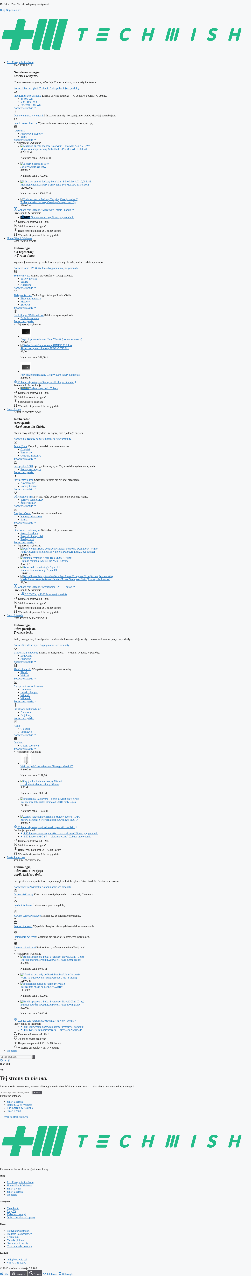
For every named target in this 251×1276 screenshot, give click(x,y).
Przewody (25, 658)
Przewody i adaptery (31, 133)
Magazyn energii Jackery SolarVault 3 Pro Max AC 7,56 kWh (53, 149)
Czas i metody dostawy (19, 1246)
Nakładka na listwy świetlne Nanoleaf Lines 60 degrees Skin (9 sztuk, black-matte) (65, 579)
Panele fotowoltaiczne (25, 123)
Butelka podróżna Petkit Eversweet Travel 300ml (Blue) (50, 959)
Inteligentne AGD (23, 466)
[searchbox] (16, 1057)
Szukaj (37, 1092)
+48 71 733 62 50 (16, 1262)
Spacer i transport (23, 926)
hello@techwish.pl (17, 1259)
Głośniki (25, 728)
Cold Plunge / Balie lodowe (29, 315)
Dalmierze (26, 689)
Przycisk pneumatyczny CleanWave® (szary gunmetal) (50, 374)
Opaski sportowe (29, 745)
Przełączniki (27, 539)
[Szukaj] (33, 1057)
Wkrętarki (25, 698)
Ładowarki (26, 655)
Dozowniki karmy (23, 894)
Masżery (25, 301)
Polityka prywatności (18, 1230)
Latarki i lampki (29, 692)
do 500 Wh (26, 98)
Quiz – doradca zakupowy (21, 1217)
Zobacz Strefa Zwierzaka (27, 886)
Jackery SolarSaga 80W (33, 166)
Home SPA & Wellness (19, 238)
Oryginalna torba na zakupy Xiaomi (39, 784)
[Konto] (6, 1060)
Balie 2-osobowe (29, 318)
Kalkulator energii (16, 1214)
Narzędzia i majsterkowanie (29, 686)
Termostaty (26, 452)
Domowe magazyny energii (29, 115)
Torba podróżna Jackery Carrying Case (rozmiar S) (47, 202)
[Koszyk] (9, 1060)
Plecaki (24, 672)
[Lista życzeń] (2, 1060)
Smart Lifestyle (15, 615)
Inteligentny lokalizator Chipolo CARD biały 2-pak (48, 802)
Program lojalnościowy (19, 1233)
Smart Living (14, 409)
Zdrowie (25, 304)
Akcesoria (19, 130)
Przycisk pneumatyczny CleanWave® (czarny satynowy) (51, 339)
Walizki (24, 675)
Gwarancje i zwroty (17, 1243)
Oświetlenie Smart (23, 496)
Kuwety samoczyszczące (27, 915)
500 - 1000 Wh (28, 101)
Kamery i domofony (31, 516)
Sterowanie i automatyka (27, 530)
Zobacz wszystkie (24, 108)
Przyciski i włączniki (31, 536)
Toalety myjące (22, 275)
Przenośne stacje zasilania (27, 95)
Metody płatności (16, 1240)
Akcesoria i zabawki (25, 947)
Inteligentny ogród (23, 479)
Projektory (26, 715)
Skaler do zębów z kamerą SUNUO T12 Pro (44, 348)
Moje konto (13, 1208)
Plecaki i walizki (22, 669)
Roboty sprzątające (30, 469)
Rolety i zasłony (29, 533)
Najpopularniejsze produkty (65, 88)
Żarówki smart (28, 502)
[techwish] (123, 56)
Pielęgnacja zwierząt (25, 936)
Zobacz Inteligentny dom (27, 438)
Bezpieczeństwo (22, 513)
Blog (2, 10)
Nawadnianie (27, 482)
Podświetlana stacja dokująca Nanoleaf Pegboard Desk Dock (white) (57, 551)
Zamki (23, 519)
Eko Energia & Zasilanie (20, 62)
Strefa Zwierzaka (16, 857)
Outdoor (18, 742)
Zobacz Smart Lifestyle (26, 645)
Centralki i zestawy (30, 455)
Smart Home (20, 446)
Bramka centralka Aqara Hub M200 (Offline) (44, 560)
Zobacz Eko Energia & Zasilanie (32, 88)
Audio (17, 725)
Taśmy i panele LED (31, 499)
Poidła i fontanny (23, 905)
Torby (23, 136)
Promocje (12, 1050)
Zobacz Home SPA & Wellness (31, 268)
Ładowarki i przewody (26, 652)
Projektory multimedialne (27, 709)
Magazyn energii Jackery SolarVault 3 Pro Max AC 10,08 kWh (54, 184)
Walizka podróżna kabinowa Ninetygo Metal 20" (46, 766)
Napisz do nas (13, 10)
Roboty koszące (29, 486)
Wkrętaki (25, 695)
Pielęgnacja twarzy (30, 298)
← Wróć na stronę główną (14, 1116)
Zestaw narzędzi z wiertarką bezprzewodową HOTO (49, 819)
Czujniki (25, 449)
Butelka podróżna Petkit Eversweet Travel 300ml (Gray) (50, 1004)
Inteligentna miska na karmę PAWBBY (41, 986)
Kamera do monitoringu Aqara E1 (38, 570)
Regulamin (13, 1236)
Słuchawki (26, 731)
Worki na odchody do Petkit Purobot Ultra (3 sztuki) (48, 977)
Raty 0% (11, 1211)
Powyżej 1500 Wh (30, 104)
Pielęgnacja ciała (23, 295)
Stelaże (24, 281)
